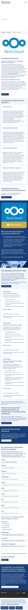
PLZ (2, 499)
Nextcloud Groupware (7, 529)
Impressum (9, 604)
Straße (3, 494)
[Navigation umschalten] (25, 2)
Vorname (3, 465)
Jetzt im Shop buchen (5, 440)
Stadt (2, 505)
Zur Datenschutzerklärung (8, 557)
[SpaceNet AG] (6, 2)
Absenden (4, 559)
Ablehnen (12, 607)
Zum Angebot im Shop (6, 197)
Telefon (3, 482)
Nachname (3, 471)
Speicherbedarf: (5, 532)
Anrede (3, 459)
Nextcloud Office (6, 525)
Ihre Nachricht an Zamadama (8, 544)
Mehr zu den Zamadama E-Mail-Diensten (9, 586)
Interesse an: (4, 521)
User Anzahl (4, 538)
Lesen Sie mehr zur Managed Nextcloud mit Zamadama (12, 257)
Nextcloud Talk (5, 527)
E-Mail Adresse (5, 476)
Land (2, 511)
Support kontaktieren (5, 286)
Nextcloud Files (5, 523)
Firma (2, 488)
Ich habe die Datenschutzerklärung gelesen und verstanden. (14, 553)
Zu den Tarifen (4, 19)
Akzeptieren (19, 607)
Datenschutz (16, 604)
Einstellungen (4, 607)
